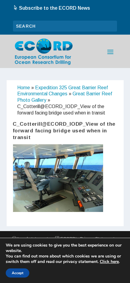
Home (23, 87)
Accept (17, 273)
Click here (109, 261)
